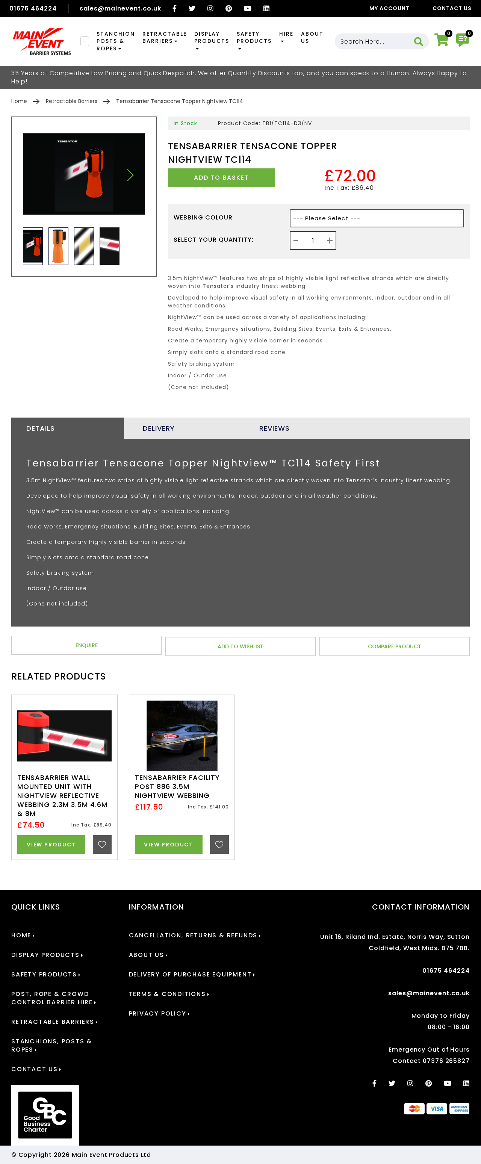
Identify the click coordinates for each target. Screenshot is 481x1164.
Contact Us (452, 8)
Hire (286, 34)
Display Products (211, 37)
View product (51, 844)
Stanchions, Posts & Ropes (51, 1045)
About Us (312, 37)
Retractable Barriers (164, 37)
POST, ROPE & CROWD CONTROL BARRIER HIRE (52, 998)
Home (19, 101)
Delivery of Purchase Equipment (190, 974)
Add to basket (221, 177)
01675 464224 (33, 8)
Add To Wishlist (240, 646)
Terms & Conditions (167, 994)
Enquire (87, 645)
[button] (130, 175)
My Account (389, 8)
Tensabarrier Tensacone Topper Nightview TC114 (179, 101)
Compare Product (394, 646)
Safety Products (254, 37)
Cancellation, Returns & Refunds (193, 935)
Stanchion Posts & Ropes (116, 41)
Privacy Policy (157, 1014)
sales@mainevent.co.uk (120, 8)
